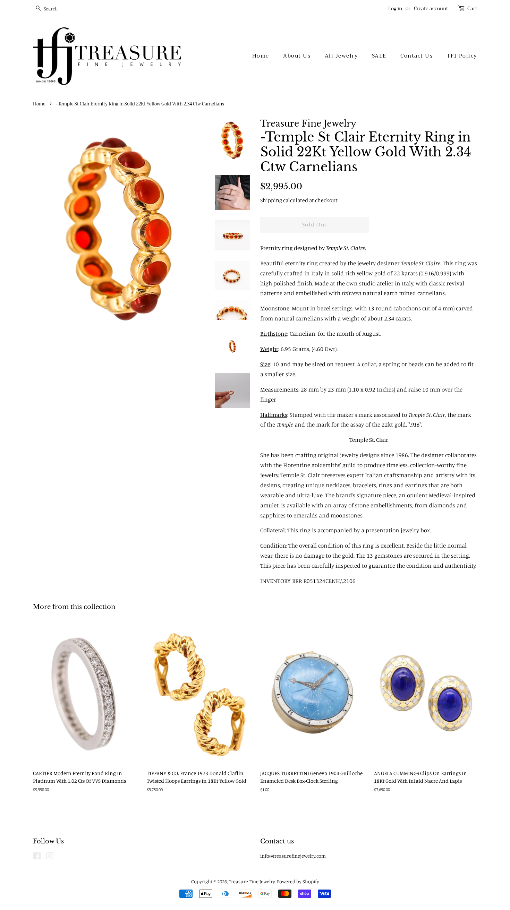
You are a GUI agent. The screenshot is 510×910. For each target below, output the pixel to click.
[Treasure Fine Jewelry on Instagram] (49, 857)
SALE (379, 55)
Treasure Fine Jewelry (252, 881)
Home (260, 55)
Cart (472, 8)
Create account (431, 8)
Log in (395, 8)
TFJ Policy (462, 55)
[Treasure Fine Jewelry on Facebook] (37, 857)
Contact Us (416, 55)
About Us (297, 55)
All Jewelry (341, 55)
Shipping (271, 200)
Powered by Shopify (298, 881)
